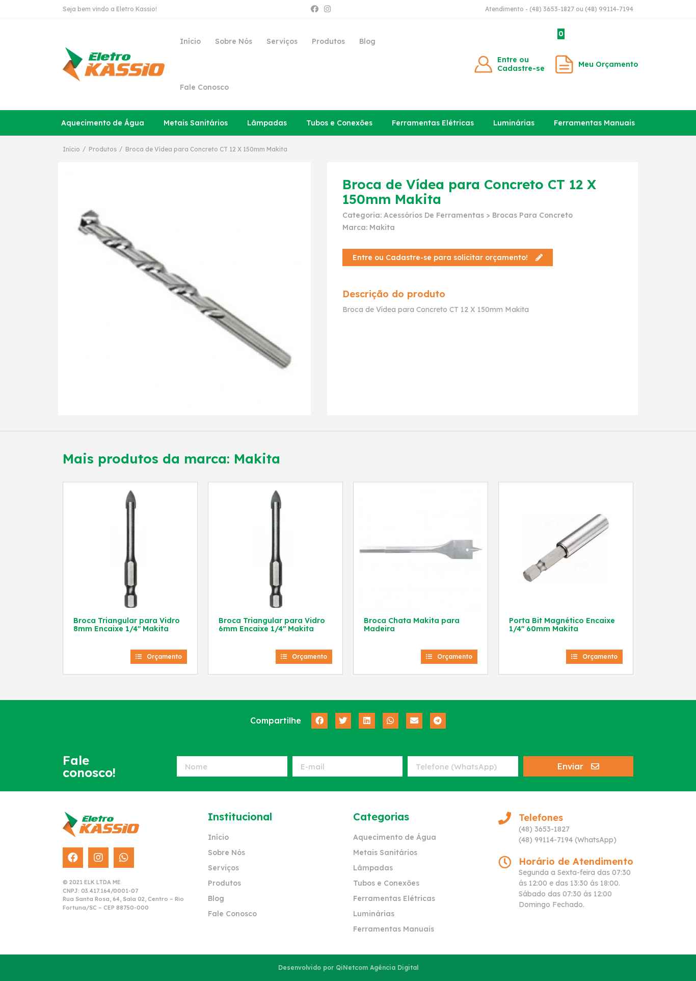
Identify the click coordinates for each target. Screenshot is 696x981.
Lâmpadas (267, 122)
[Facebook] (314, 9)
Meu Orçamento (608, 64)
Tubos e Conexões (339, 122)
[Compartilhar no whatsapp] (391, 721)
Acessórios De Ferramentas (434, 215)
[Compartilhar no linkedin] (367, 721)
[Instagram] (327, 9)
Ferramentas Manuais (594, 122)
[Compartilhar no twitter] (343, 721)
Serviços (282, 41)
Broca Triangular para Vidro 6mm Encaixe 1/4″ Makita (272, 625)
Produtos (328, 41)
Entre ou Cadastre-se (521, 64)
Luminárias (513, 122)
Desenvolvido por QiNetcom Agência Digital (348, 967)
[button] (447, 257)
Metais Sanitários (196, 122)
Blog (367, 41)
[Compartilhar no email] (414, 721)
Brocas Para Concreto (532, 215)
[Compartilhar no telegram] (438, 721)
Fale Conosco (204, 87)
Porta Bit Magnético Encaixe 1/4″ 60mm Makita (562, 625)
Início (190, 41)
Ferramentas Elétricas (433, 122)
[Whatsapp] (124, 857)
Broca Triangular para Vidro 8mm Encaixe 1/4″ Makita (126, 625)
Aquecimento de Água (102, 122)
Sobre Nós (233, 41)
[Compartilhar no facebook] (319, 721)
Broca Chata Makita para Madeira (412, 625)
